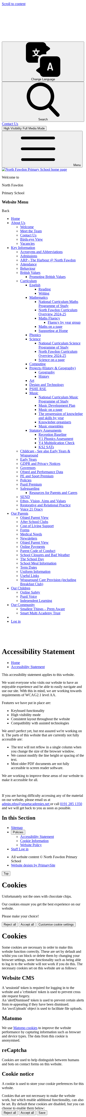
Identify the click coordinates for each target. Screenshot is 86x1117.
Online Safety (30, 592)
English (34, 285)
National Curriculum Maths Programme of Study (58, 304)
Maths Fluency (49, 318)
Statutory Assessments (45, 430)
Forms (24, 530)
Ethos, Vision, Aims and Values (43, 501)
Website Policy (31, 845)
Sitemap (17, 828)
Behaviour (27, 268)
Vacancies (27, 243)
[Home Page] (34, 169)
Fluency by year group (64, 322)
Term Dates (28, 567)
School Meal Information (38, 563)
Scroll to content (13, 4)
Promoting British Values (47, 277)
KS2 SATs (46, 447)
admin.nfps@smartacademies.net (26, 804)
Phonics (35, 335)
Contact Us (28, 235)
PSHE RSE (37, 389)
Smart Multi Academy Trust (40, 613)
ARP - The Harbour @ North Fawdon (48, 260)
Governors (28, 468)
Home (15, 219)
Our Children (20, 588)
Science (35, 339)
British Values (30, 273)
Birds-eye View (31, 239)
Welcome (27, 227)
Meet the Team (31, 231)
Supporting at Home (53, 331)
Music (33, 393)
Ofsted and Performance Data (41, 472)
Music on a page (50, 410)
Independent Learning (36, 601)
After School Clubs (34, 522)
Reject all (10, 924)
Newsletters (28, 538)
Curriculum (28, 281)
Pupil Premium (31, 484)
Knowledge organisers (55, 422)
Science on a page (52, 360)
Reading (45, 289)
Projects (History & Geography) (52, 368)
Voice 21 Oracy (31, 509)
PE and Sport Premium (36, 476)
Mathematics (38, 297)
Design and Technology (46, 385)
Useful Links (29, 576)
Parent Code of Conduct (37, 551)
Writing (44, 293)
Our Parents (19, 513)
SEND (25, 497)
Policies (25, 480)
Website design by (33, 865)
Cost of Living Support (37, 526)
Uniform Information (35, 571)
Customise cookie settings (56, 924)
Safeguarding (29, 488)
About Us (18, 223)
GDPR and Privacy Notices (40, 464)
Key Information (23, 248)
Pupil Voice (28, 596)
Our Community (23, 605)
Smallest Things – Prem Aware (42, 609)
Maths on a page (50, 327)
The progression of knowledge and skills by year (61, 416)
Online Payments (32, 547)
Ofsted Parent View (34, 518)
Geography (47, 372)
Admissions (28, 256)
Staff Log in (19, 849)
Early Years (28, 459)
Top (6, 873)
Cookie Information (34, 841)
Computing (37, 364)
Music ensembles (51, 426)
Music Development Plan (57, 405)
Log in (16, 621)
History (44, 376)
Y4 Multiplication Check (57, 443)
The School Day (32, 559)
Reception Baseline (53, 434)
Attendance (28, 264)
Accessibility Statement (28, 667)
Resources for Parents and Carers (53, 493)
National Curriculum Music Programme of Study (58, 399)
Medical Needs (31, 534)
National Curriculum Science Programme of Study (59, 345)
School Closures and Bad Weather (45, 555)
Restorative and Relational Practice (45, 505)
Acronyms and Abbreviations (41, 252)
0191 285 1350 (71, 804)
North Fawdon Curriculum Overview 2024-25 (58, 312)
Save (42, 1112)
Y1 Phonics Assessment (56, 439)
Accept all (27, 924)
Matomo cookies (25, 1028)
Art (31, 380)
